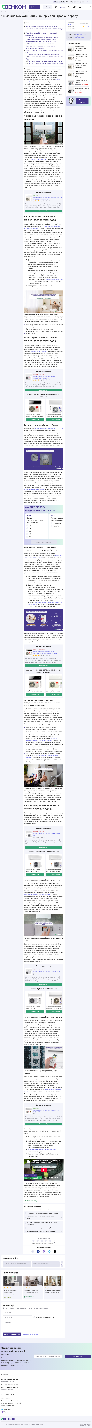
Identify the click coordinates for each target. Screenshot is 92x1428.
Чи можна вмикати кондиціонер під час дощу (42, 26)
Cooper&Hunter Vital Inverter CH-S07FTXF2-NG (82, 56)
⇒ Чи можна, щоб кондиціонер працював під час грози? (41, 1217)
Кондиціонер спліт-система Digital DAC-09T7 (46, 971)
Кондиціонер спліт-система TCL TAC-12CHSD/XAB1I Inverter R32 (44, 377)
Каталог (36, 7)
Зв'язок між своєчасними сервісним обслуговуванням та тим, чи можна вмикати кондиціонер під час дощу (41, 46)
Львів (62, 2)
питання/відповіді (30, 1200)
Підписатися (77, 1356)
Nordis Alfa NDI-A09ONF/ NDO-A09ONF (55, 1009)
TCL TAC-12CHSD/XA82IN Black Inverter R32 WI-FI (35, 417)
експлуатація (7, 1297)
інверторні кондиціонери (38, 159)
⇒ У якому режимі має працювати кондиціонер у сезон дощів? (42, 1223)
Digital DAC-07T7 (30, 1008)
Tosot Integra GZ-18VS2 (53, 871)
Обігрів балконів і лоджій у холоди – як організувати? (53, 1291)
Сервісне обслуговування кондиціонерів (42, 1150)
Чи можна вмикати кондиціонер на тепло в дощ (45, 61)
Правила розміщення (30, 1334)
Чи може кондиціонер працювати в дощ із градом (45, 63)
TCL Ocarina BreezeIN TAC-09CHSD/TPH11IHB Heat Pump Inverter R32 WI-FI (55, 692)
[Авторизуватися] (56, 7)
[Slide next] (60, 410)
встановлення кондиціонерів (34, 489)
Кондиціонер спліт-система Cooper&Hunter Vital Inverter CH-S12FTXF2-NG (47, 198)
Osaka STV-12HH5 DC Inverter (81, 81)
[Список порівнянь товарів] (74, 7)
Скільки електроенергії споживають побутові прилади (31, 1292)
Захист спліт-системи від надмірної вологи (43, 37)
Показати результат (44, 542)
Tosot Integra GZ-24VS (32, 871)
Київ (56, 2)
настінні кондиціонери (39, 351)
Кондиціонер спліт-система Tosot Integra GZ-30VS (47, 834)
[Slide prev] (27, 410)
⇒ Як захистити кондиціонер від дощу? (39, 1228)
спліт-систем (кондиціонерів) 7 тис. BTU (49, 428)
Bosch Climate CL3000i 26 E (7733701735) (82, 89)
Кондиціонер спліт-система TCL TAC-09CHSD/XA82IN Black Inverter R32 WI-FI (45, 652)
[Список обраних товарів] (69, 7)
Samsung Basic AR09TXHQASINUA (80, 47)
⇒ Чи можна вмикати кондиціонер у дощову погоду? (43, 1213)
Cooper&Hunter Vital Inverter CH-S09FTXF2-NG (82, 73)
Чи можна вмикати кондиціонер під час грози (44, 54)
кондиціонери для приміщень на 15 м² (37, 894)
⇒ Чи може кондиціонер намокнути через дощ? (41, 1231)
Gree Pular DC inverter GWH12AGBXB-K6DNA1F (55, 417)
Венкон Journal (5, 12)
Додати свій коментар (12, 1334)
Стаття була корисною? (44, 1238)
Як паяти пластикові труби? (41, 1263)
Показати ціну (43, 211)
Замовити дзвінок (82, 101)
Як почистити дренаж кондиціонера (10, 1291)
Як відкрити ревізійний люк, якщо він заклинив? (15, 1264)
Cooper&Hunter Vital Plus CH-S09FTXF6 (81, 64)
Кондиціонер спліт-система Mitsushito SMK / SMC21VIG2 (46, 1111)
